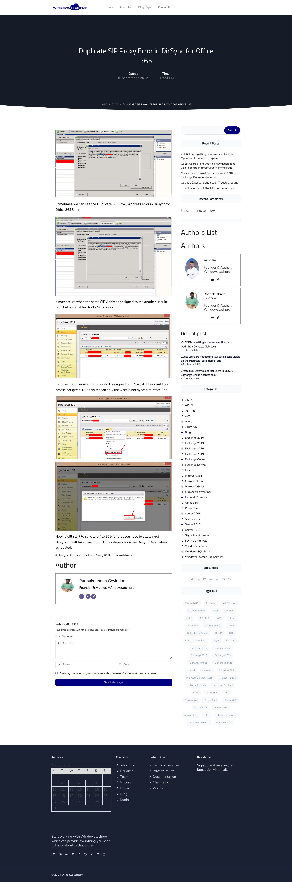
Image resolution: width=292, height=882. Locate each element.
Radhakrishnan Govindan (102, 581)
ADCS (215, 610)
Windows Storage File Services (204, 557)
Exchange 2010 (194, 438)
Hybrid (191, 670)
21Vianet (210, 603)
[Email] (88, 596)
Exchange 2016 (194, 448)
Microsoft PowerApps (198, 492)
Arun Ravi (211, 260)
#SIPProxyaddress (118, 555)
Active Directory (196, 610)
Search (232, 130)
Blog (115, 104)
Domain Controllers (195, 640)
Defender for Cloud (197, 633)
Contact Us (165, 7)
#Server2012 (191, 603)
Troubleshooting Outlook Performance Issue (208, 188)
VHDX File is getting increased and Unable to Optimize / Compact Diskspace (208, 156)
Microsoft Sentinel (223, 685)
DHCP (218, 633)
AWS (188, 416)
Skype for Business (227, 715)
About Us (125, 7)
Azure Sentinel (213, 625)
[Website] (93, 596)
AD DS (189, 400)
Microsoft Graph (195, 486)
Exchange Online (195, 459)
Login (124, 799)
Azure (188, 421)
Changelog (160, 782)
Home (109, 7)
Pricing (125, 782)
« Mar (79, 818)
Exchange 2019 (194, 454)
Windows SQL (224, 722)
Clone (231, 625)
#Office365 (78, 555)
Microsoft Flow (194, 481)
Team (124, 776)
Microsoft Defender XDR (199, 677)
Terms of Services (166, 765)
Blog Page (144, 7)
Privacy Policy (163, 771)
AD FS (189, 405)
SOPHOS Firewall (196, 541)
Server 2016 (193, 524)
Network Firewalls (196, 497)
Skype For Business (197, 535)
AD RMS (190, 411)
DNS (231, 633)
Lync (187, 470)
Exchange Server (223, 662)
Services (126, 771)
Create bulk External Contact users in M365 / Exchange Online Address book (208, 175)
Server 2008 (193, 513)
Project (125, 788)
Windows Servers (196, 546)
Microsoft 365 (193, 476)
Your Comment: (64, 636)
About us (126, 765)
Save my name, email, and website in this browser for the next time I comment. (108, 673)
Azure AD (191, 427)
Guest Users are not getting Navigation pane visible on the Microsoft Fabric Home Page (208, 166)
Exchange (231, 640)
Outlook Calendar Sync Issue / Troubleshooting (209, 183)
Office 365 (191, 503)
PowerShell (192, 508)
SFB (207, 715)
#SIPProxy (95, 555)
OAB (195, 692)
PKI (226, 692)
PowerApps (190, 700)
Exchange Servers (196, 465)
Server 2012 (193, 519)
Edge (216, 640)
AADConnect (230, 603)
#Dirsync (62, 555)
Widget (158, 788)
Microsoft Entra (227, 677)
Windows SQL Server (198, 551)
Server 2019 (193, 530)
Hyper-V (206, 670)
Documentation (164, 776)
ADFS (189, 618)
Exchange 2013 (194, 443)
